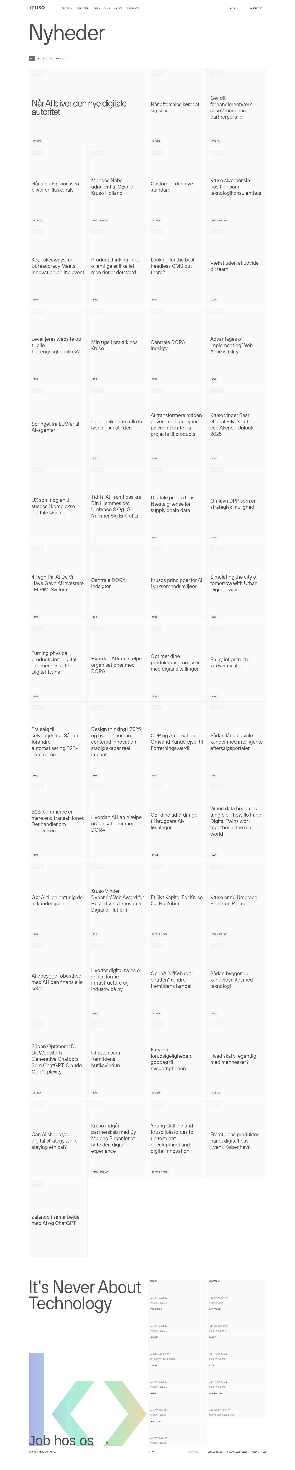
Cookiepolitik (215, 1452)
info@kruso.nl (216, 1302)
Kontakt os (256, 8)
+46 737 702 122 (158, 1438)
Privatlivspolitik (237, 1452)
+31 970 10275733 (218, 1298)
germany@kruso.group (162, 1358)
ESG (264, 1452)
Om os (107, 8)
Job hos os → (70, 1440)
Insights (44, 58)
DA (234, 8)
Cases (97, 8)
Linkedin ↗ (194, 1452)
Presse (255, 1452)
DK (153, 1452)
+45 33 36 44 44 (158, 1298)
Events (62, 58)
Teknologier (132, 8)
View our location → (161, 1284)
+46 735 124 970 (158, 1410)
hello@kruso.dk (158, 1302)
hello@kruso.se (217, 1330)
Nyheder (118, 8)
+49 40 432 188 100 (160, 1354)
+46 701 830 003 (218, 1326)
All (32, 58)
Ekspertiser (83, 8)
